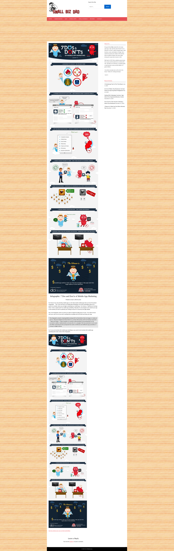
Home (50, 18)
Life (66, 18)
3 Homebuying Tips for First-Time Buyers (113, 84)
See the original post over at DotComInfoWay (59, 530)
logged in (72, 541)
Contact (99, 18)
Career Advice (58, 18)
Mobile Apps (72, 18)
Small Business (83, 18)
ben (80, 299)
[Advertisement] (87, 31)
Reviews (92, 18)
